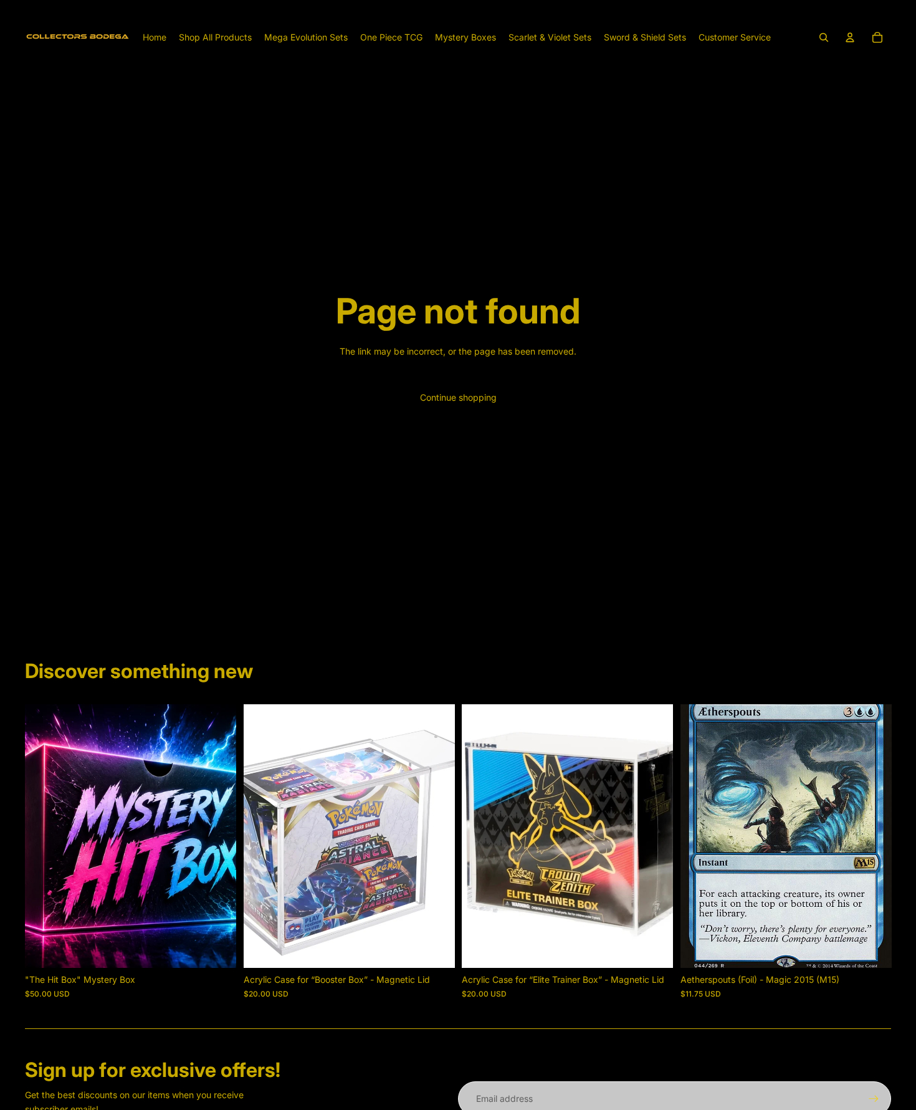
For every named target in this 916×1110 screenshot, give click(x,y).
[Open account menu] (850, 37)
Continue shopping (458, 397)
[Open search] (823, 37)
